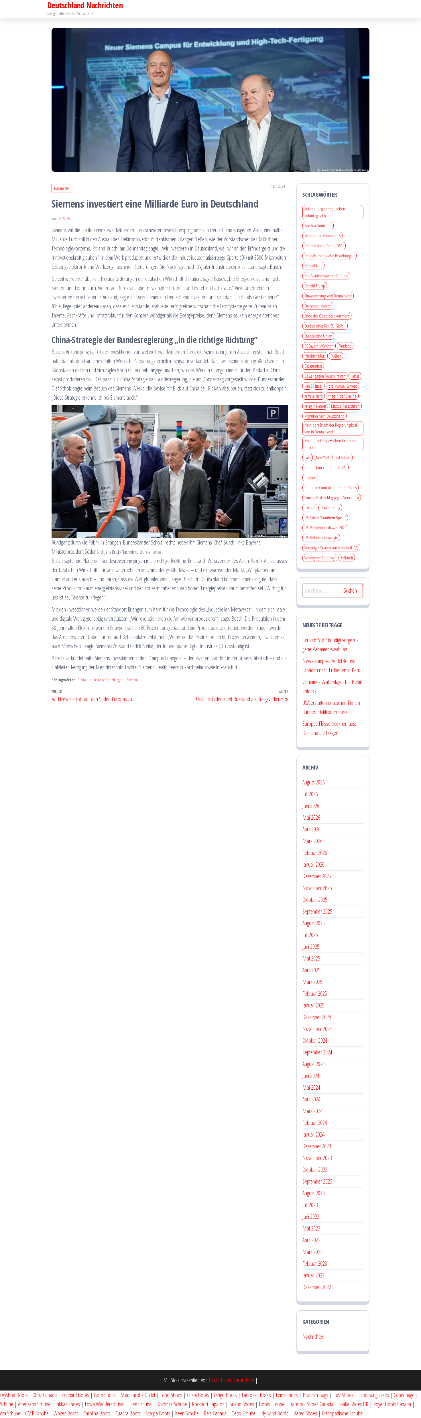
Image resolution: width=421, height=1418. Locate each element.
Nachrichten (62, 188)
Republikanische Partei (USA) (325, 467)
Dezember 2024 (316, 1017)
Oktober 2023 (314, 1170)
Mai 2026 (311, 817)
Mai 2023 (311, 1228)
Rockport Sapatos (208, 1404)
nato (307, 457)
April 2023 (311, 1240)
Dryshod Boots (13, 1395)
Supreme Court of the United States (330, 487)
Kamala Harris (313, 396)
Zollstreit (347, 558)
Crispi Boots (198, 1395)
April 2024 (311, 1099)
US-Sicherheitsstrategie (321, 538)
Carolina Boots (97, 1413)
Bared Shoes (305, 1413)
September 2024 (317, 1052)
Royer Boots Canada (392, 1404)
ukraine (309, 507)
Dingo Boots (225, 1395)
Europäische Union (318, 336)
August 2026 (313, 782)
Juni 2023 (310, 1216)
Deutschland (313, 266)
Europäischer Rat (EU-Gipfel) (325, 326)
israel (318, 386)
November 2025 (317, 888)
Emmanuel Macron (317, 306)
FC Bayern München (319, 346)
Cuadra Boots (128, 1413)
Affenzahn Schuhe (34, 1404)
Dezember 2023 (316, 1146)
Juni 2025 (310, 946)
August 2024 (313, 1064)
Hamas (355, 376)
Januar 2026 (313, 864)
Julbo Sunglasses (373, 1395)
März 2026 (312, 841)
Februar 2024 (314, 1123)
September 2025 (317, 911)
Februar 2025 (314, 993)
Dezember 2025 (316, 876)
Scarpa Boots (157, 1413)
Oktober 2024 (314, 1040)
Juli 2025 (310, 935)
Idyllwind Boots (275, 1413)
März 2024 (312, 1111)
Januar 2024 (313, 1134)
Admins (64, 218)
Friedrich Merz (315, 356)
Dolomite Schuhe (171, 1404)
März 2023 (312, 1252)
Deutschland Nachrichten (231, 1380)
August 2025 (313, 923)
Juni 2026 (310, 806)
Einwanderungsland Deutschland (328, 296)
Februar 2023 (314, 1263)
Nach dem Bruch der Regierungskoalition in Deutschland (331, 428)
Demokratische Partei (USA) (324, 246)
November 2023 (317, 1158)
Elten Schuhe (140, 1404)
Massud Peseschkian (345, 406)
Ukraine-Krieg (330, 507)
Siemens (132, 680)
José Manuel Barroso (342, 386)
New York (322, 457)
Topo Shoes (171, 1395)
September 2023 (317, 1181)
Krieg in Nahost (315, 406)
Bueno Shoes (241, 1404)
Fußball (336, 356)
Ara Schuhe (10, 1413)
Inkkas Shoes (67, 1404)
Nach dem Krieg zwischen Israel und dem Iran (330, 444)
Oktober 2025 (314, 900)
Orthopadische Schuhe (342, 1413)
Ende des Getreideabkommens (326, 316)
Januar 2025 (313, 1005)
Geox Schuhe (243, 1413)
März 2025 (312, 982)
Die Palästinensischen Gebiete (326, 276)
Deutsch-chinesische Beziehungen (100, 680)
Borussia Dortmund (318, 225)
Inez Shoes (343, 1395)
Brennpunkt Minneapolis (322, 235)
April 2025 (311, 970)
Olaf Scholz (343, 457)
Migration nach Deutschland (324, 416)
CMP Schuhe (37, 1413)
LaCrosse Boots (256, 1395)
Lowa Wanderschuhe (104, 1404)
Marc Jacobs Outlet (138, 1395)
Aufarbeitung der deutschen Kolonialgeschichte (324, 212)
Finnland (345, 346)
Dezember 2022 (316, 1287)
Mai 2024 (311, 1087)
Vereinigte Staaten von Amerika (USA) (331, 548)
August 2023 (313, 1193)
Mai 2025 (311, 958)
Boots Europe (271, 1404)
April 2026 (311, 829)
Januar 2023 (313, 1275)
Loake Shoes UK (353, 1404)
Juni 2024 (310, 1076)
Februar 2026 (314, 853)
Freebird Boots (75, 1395)
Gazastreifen (313, 366)
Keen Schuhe (187, 1413)
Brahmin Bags (315, 1395)
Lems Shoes (287, 1395)
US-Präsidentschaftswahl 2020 (325, 527)
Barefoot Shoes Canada (311, 1404)
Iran (307, 386)
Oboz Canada (44, 1395)
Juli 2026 (310, 794)
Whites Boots (66, 1413)
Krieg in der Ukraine (342, 396)
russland (310, 477)
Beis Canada (215, 1413)
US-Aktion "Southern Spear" (325, 517)
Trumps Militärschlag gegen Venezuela (331, 497)
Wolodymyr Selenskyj (319, 558)
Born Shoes (105, 1395)
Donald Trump (314, 286)
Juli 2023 (310, 1205)
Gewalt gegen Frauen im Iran (324, 376)
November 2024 (317, 1029)
